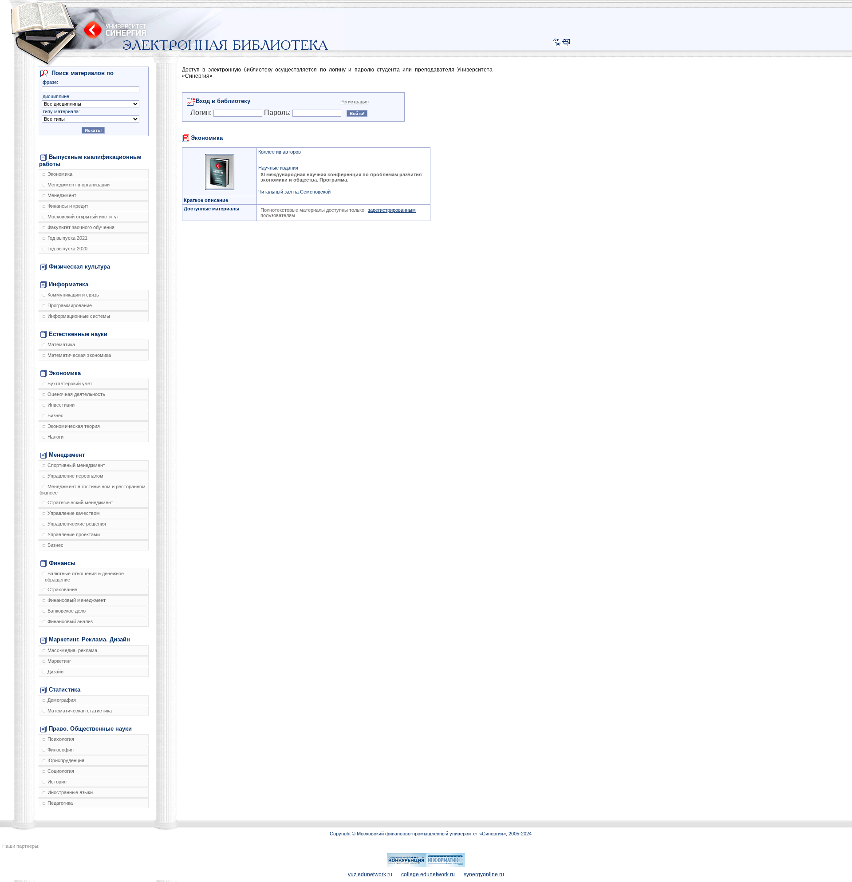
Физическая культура (79, 266)
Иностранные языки (70, 792)
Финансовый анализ (70, 621)
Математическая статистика (79, 710)
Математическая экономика (79, 355)
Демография (61, 700)
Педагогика (60, 803)
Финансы (62, 563)
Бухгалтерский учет (69, 383)
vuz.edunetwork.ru (370, 874)
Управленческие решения (76, 523)
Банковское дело (66, 610)
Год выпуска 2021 (67, 238)
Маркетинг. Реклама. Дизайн (89, 639)
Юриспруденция (65, 760)
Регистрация (354, 101)
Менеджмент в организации (78, 184)
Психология (60, 739)
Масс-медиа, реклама (72, 650)
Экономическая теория (73, 426)
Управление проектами (73, 534)
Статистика (64, 689)
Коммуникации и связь (73, 294)
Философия (60, 749)
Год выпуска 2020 (67, 248)
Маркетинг (59, 661)
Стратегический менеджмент (80, 502)
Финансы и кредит (67, 206)
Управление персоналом (75, 476)
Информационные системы (78, 316)
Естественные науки (78, 334)
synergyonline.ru (484, 874)
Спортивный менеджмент (76, 465)
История (57, 781)
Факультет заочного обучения (80, 227)
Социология (60, 771)
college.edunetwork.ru (428, 874)
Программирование (69, 305)
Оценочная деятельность (76, 394)
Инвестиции (61, 404)
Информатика (68, 284)
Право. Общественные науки (90, 728)
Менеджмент (61, 195)
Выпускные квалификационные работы (90, 160)
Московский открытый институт (83, 216)
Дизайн (55, 671)
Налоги (55, 436)
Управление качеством (73, 513)
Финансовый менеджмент (76, 600)
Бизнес (55, 415)
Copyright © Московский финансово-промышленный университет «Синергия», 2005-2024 (431, 833)
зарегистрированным (392, 210)
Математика (61, 344)
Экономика (59, 174)
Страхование (62, 589)
